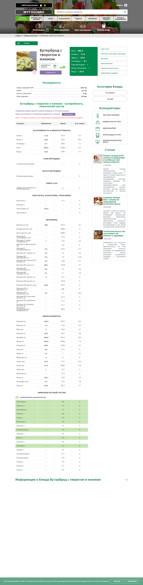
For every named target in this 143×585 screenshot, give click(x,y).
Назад (26, 43)
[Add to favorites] (34, 72)
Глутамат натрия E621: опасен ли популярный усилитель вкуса (111, 200)
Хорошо (117, 581)
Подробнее (132, 581)
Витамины (104, 59)
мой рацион (68, 114)
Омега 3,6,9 (105, 49)
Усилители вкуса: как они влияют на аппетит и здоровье (114, 233)
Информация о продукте (109, 73)
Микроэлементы (107, 63)
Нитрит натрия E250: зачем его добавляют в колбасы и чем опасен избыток (114, 159)
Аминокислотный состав (109, 68)
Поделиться (51, 72)
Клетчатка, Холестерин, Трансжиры (113, 54)
